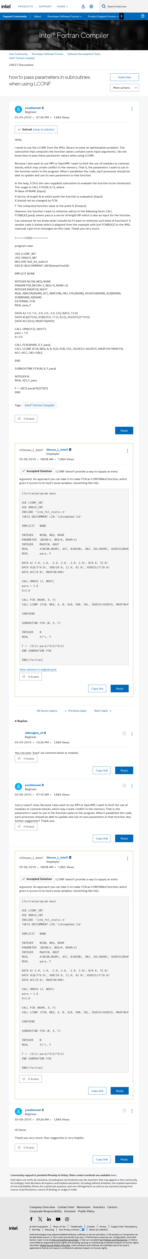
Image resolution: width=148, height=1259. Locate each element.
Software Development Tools (84, 54)
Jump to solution (38, 129)
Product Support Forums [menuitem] (102, 16)
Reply (124, 430)
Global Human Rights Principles (55, 1245)
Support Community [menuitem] (15, 16)
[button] (131, 109)
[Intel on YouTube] (58, 1219)
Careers (112, 1207)
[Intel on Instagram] (67, 1219)
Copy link (97, 688)
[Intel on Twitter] (40, 1219)
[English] (91, 6)
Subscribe (124, 77)
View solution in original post (37, 669)
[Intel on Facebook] (31, 1219)
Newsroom (84, 1207)
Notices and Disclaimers (115, 1239)
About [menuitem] (37, 16)
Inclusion (70, 1211)
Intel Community (18, 54)
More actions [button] (121, 87)
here (113, 1175)
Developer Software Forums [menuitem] (63, 16)
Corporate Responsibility (46, 1211)
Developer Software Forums (48, 54)
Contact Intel (66, 1207)
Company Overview (42, 1207)
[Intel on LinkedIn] (49, 1219)
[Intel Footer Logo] (13, 1228)
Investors (99, 1207)
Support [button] (45, 6)
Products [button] (25, 6)
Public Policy (86, 1211)
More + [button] (62, 6)
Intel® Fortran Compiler (22, 58)
